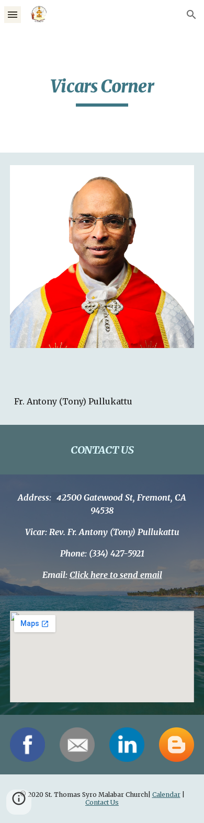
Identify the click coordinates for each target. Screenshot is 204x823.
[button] (12, 14)
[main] (102, 91)
